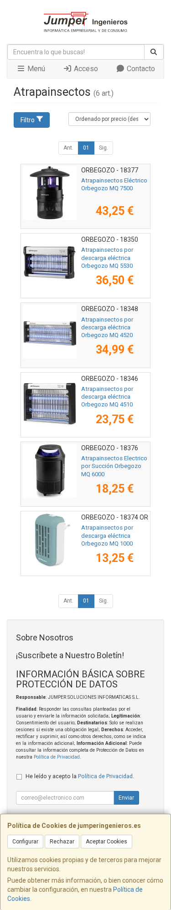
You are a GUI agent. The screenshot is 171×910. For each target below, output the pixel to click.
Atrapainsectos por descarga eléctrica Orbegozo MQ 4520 (107, 327)
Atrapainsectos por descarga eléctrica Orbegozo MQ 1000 (107, 535)
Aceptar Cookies (106, 841)
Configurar (25, 841)
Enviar (126, 798)
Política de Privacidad (57, 756)
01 (86, 148)
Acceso (85, 68)
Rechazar (62, 841)
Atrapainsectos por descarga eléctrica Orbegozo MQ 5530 (107, 257)
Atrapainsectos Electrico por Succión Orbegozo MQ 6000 (114, 466)
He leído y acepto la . (80, 776)
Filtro (28, 120)
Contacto (140, 68)
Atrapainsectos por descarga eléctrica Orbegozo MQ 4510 (107, 396)
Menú (35, 68)
